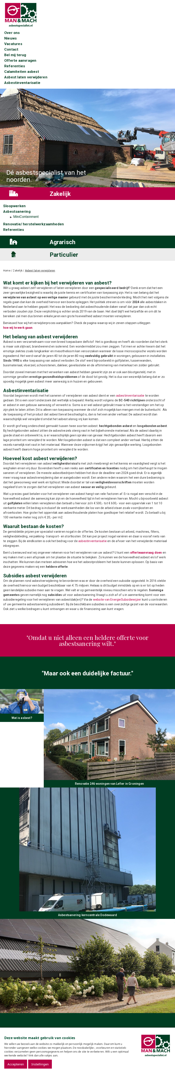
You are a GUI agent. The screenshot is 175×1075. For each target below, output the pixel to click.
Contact (11, 49)
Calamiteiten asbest (21, 71)
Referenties (14, 66)
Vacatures (13, 44)
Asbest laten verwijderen (25, 77)
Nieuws (10, 38)
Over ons (12, 33)
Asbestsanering (17, 211)
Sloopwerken (14, 206)
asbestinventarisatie (130, 395)
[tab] (87, 193)
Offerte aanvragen (20, 60)
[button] (24, 193)
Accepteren (15, 1064)
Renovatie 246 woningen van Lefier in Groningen (109, 783)
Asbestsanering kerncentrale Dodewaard (87, 915)
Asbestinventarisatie (22, 83)
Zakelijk (60, 194)
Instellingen (40, 1064)
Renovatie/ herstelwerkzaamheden (33, 224)
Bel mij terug (15, 55)
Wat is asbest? (22, 718)
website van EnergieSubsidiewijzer (117, 599)
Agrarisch (63, 242)
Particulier (64, 254)
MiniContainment (26, 217)
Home (6, 270)
